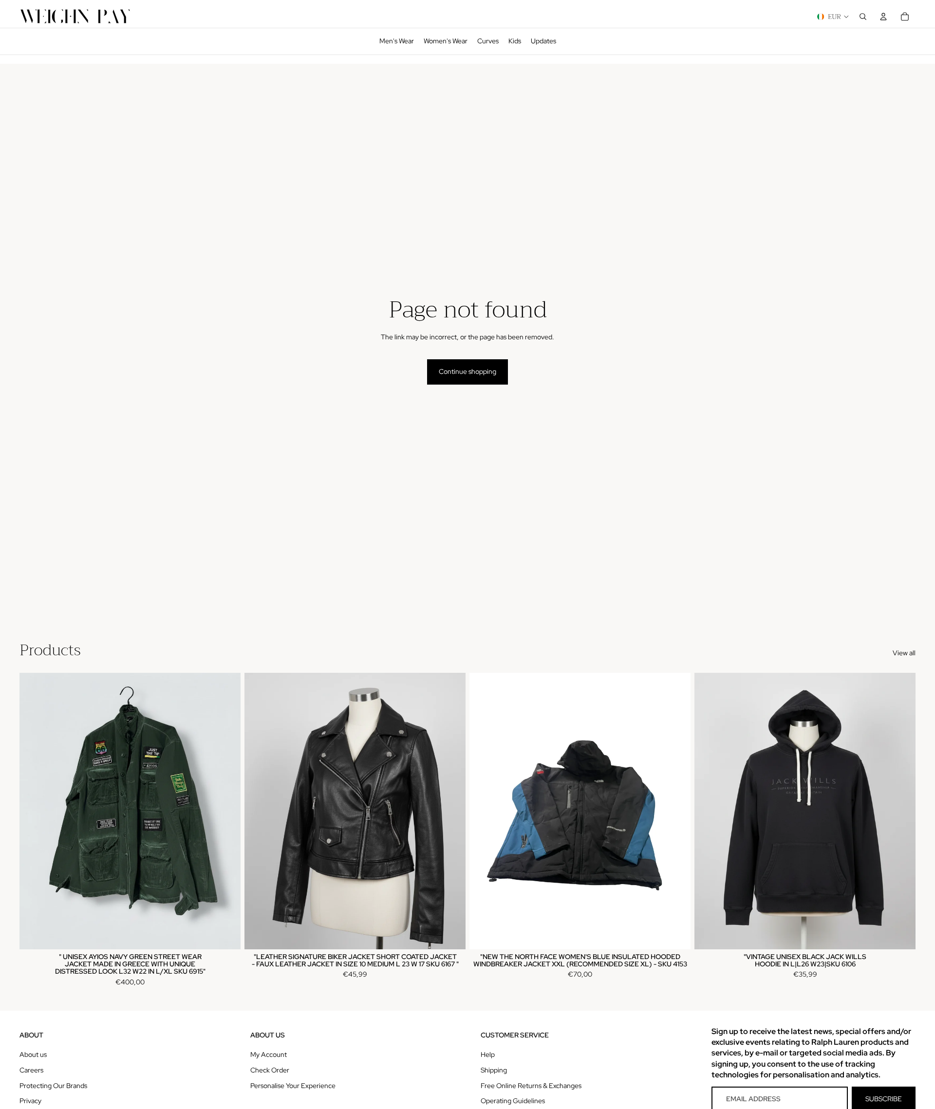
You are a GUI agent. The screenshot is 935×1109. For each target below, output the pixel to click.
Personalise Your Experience (293, 1085)
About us (33, 1054)
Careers (31, 1070)
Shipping (494, 1070)
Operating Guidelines (513, 1100)
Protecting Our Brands (53, 1085)
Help (488, 1054)
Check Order (269, 1070)
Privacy (30, 1100)
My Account (268, 1054)
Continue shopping (467, 371)
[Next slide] (226, 811)
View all (904, 652)
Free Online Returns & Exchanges (531, 1085)
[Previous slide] (34, 811)
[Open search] (863, 16)
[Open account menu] (883, 16)
